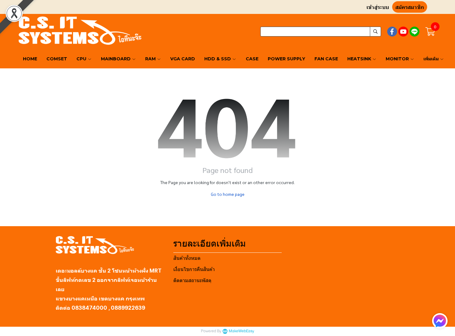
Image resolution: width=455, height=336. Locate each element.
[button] (321, 31)
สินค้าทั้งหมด (187, 258)
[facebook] (392, 32)
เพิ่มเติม (431, 59)
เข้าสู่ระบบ (377, 7)
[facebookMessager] (440, 321)
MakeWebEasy (241, 331)
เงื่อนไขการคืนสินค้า (194, 269)
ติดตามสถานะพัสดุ (192, 280)
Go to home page (228, 194)
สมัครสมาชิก (409, 7)
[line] (414, 32)
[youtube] (403, 32)
